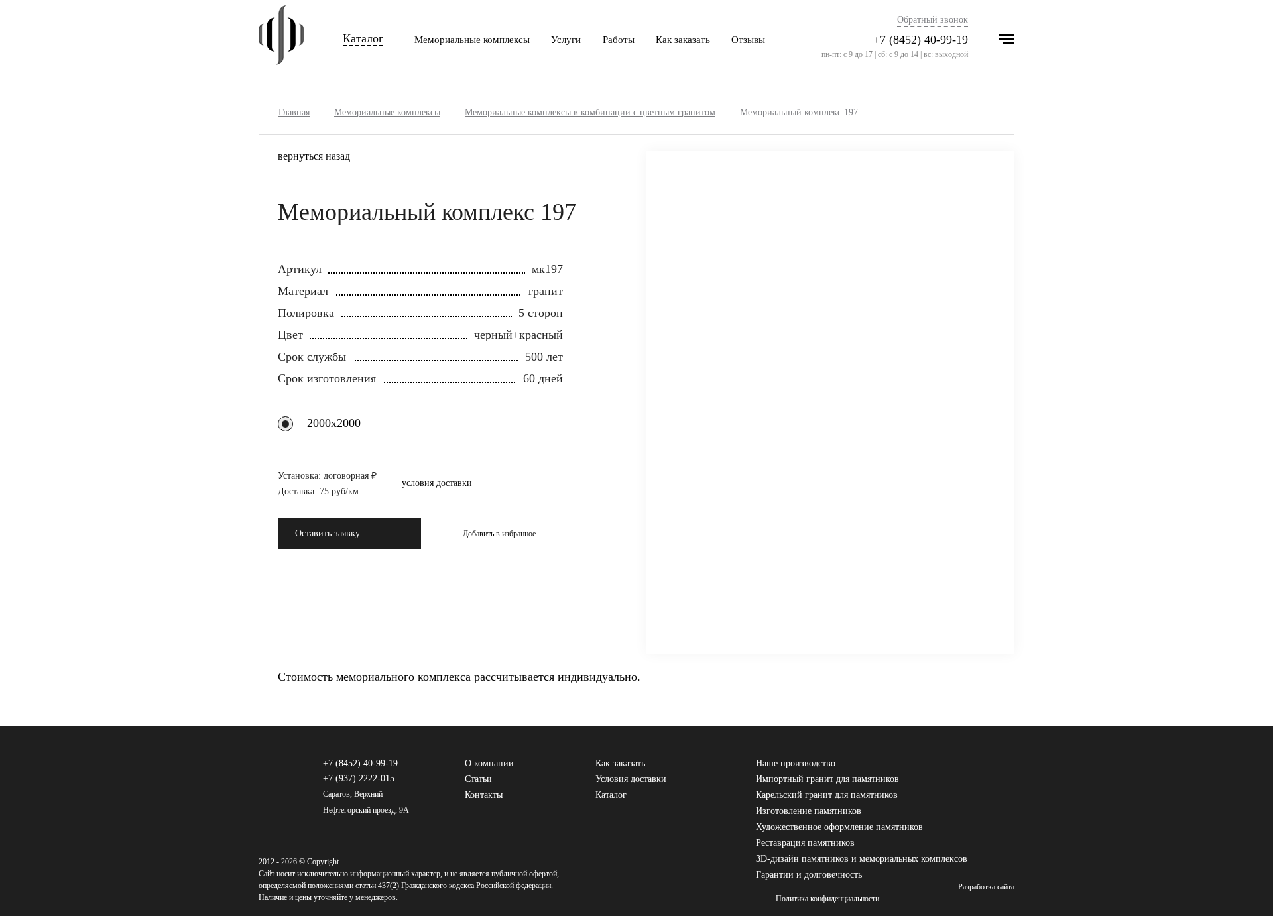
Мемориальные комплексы (472, 39)
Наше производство (795, 763)
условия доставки (437, 483)
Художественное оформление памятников (839, 827)
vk (966, 769)
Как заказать (683, 39)
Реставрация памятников (805, 843)
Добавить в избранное (499, 533)
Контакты (484, 795)
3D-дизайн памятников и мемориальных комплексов (861, 859)
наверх (1243, 886)
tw (987, 769)
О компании (489, 763)
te (1008, 769)
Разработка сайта (986, 887)
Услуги (566, 39)
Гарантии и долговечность (809, 875)
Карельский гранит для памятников (827, 795)
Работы (619, 39)
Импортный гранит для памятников (827, 779)
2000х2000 (334, 422)
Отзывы (748, 39)
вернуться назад (314, 156)
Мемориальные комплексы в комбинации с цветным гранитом (590, 112)
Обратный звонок (932, 20)
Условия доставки (630, 779)
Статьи (478, 779)
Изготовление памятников (808, 811)
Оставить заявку (327, 533)
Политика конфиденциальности (827, 899)
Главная (294, 112)
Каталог (363, 38)
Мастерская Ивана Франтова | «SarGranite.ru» (281, 40)
